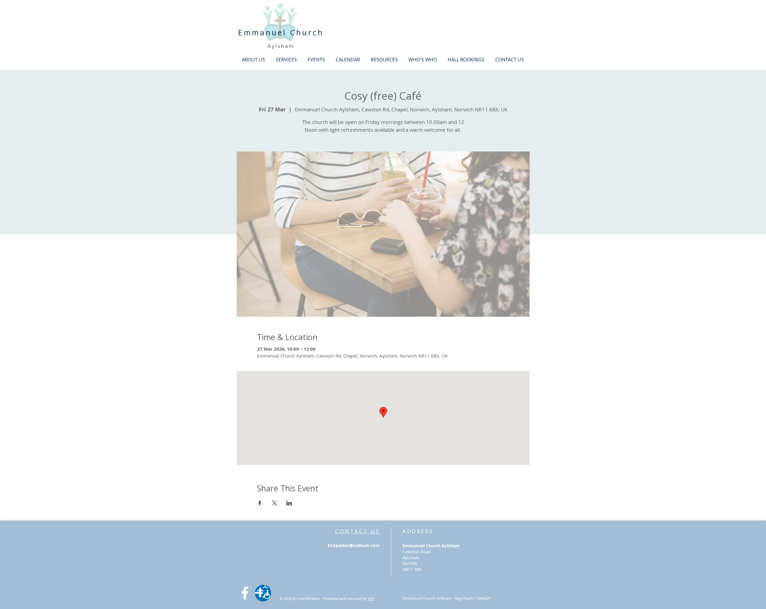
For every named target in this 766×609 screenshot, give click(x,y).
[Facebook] (244, 593)
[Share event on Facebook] (260, 503)
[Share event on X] (274, 503)
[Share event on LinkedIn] (289, 503)
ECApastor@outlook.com (354, 545)
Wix (371, 598)
